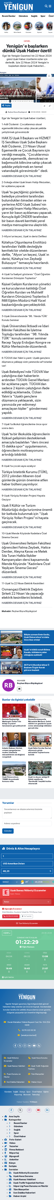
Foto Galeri (15, 1140)
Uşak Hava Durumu (39, 1058)
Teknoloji (36, 1095)
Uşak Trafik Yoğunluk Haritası (38, 1067)
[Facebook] (15, 1045)
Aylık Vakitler (9, 977)
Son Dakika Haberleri (15, 1082)
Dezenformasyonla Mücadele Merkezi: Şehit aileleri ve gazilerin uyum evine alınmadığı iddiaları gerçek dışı (40, 723)
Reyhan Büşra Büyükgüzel (17, 112)
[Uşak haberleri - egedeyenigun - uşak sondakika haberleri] (19, 6)
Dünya (22, 1092)
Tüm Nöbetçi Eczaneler (28, 923)
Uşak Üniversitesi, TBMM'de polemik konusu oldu (10, 779)
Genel (27, 41)
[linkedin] (47, 1110)
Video (12, 1143)
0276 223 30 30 (29, 1030)
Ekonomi (27, 1095)
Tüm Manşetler (37, 1074)
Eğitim (46, 1092)
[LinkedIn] (29, 1045)
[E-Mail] (19, 689)
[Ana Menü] (50, 6)
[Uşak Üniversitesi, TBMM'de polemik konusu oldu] (14, 768)
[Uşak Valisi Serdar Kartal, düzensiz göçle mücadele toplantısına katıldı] (40, 739)
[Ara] (46, 6)
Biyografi (14, 1156)
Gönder (8, 831)
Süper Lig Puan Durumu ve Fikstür (30, 1186)
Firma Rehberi (16, 1150)
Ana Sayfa (14, 1116)
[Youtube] (34, 1045)
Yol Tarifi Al (27, 916)
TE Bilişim (33, 1102)
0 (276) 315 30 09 (12, 916)
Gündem (23, 16)
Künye (12, 1163)
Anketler (14, 1159)
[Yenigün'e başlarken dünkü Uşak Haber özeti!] (27, 86)
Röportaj (18, 1095)
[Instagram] (25, 1045)
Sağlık (34, 16)
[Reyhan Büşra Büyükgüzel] (8, 685)
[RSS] (39, 1045)
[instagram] (29, 1110)
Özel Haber (37, 1092)
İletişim (13, 1166)
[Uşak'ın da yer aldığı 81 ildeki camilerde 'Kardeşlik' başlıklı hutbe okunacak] (40, 768)
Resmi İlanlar (8, 16)
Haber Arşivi (36, 1082)
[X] (20, 1045)
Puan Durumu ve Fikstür (12, 1075)
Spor (42, 16)
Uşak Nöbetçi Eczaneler (11, 1059)
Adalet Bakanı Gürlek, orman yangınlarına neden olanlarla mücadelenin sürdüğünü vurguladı (13, 752)
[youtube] (38, 1110)
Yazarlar (13, 1146)
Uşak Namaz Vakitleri (16, 1066)
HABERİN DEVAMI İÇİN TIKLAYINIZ (22, 176)
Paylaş (7, 105)
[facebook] (11, 1110)
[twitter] (20, 1110)
